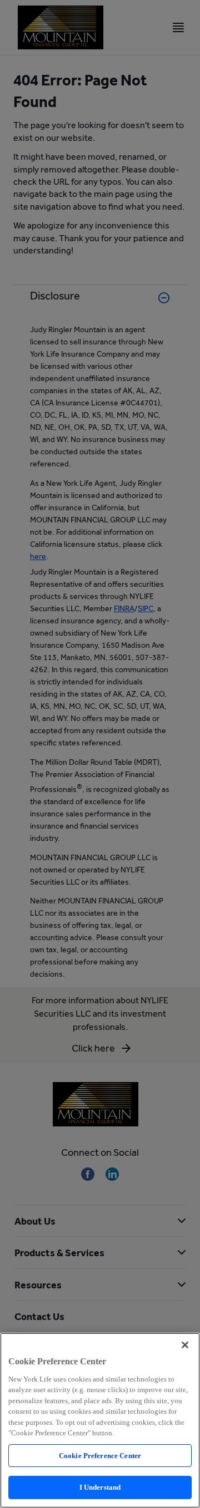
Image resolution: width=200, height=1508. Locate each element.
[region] (100, 1420)
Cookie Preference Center (100, 1455)
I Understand (100, 1487)
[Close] (185, 1345)
